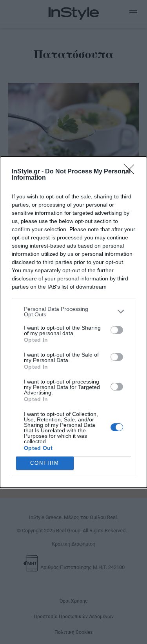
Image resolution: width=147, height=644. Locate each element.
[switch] (117, 330)
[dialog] (73, 322)
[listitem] (73, 311)
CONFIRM (44, 463)
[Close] (131, 171)
